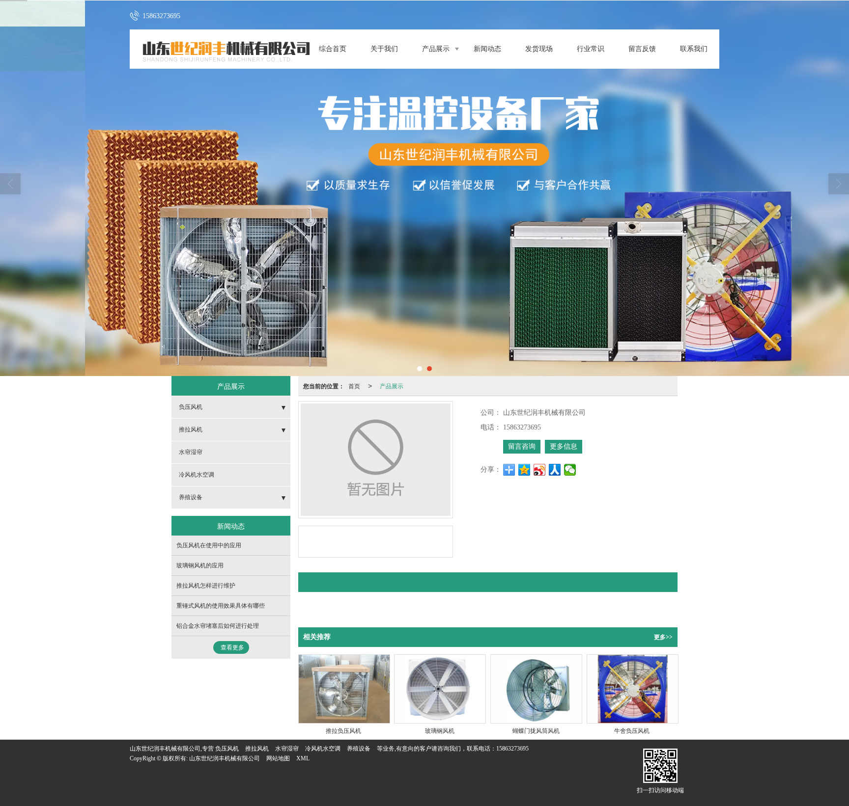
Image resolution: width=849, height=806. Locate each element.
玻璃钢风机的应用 (200, 565)
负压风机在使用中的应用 (208, 545)
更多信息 (563, 446)
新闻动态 (487, 49)
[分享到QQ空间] (524, 470)
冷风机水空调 (196, 474)
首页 (354, 385)
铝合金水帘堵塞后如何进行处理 (217, 625)
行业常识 (590, 49)
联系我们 (694, 49)
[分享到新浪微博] (540, 470)
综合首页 (332, 49)
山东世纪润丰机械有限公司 (224, 758)
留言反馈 (642, 49)
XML (303, 758)
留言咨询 (522, 446)
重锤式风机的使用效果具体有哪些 (220, 605)
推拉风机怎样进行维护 (205, 585)
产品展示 (436, 49)
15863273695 (512, 748)
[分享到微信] (570, 470)
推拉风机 (190, 429)
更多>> (663, 637)
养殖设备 (190, 497)
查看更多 (232, 647)
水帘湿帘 (190, 452)
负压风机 (190, 406)
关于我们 (384, 49)
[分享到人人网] (555, 470)
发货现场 (539, 49)
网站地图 (278, 758)
